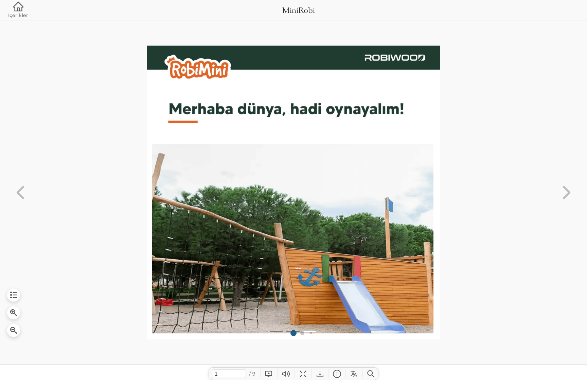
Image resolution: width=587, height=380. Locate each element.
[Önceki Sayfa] (20, 192)
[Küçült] (13, 330)
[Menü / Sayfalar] (13, 295)
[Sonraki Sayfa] (566, 192)
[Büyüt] (13, 312)
